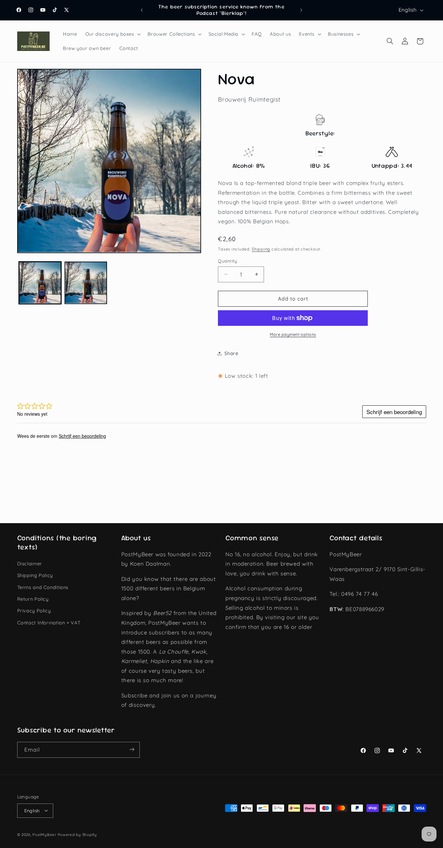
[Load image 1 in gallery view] (40, 283)
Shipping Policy (35, 575)
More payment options (293, 334)
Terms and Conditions (43, 587)
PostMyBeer (44, 834)
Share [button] (231, 353)
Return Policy (33, 599)
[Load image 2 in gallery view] (86, 283)
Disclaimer (29, 563)
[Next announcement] (301, 10)
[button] (112, 34)
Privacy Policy (34, 611)
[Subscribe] (131, 749)
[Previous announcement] (142, 10)
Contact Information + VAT (49, 623)
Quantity (227, 261)
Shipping (261, 249)
